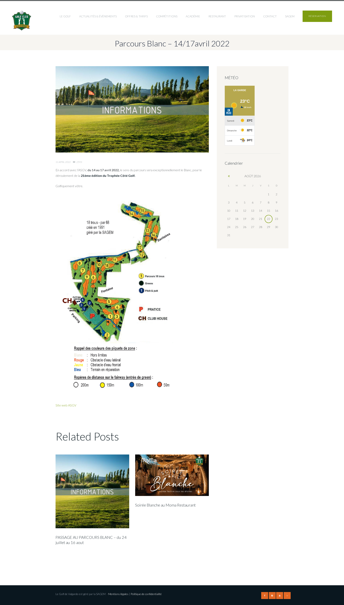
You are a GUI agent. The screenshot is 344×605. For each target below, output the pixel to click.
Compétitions (166, 16)
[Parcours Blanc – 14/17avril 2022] (132, 109)
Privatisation (244, 16)
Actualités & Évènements (98, 16)
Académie (193, 16)
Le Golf (65, 16)
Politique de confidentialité (146, 594)
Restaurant (217, 16)
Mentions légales (118, 594)
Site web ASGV (66, 405)
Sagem (289, 16)
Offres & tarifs (136, 16)
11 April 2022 (63, 161)
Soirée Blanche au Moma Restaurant (165, 505)
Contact (270, 16)
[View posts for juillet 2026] (229, 176)
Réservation (317, 16)
